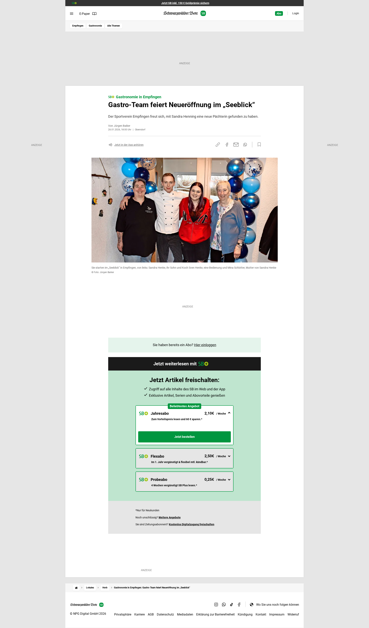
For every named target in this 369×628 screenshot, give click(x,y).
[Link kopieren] (218, 144)
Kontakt (261, 614)
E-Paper (84, 14)
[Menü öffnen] (71, 13)
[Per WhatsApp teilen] (245, 144)
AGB (151, 614)
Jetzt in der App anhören (129, 144)
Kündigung (245, 614)
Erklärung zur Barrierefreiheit (215, 614)
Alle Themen (113, 25)
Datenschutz (165, 614)
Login (295, 13)
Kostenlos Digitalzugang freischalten (191, 524)
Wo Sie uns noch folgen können (277, 604)
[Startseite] (76, 588)
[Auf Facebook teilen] (227, 144)
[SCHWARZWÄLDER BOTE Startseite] (184, 13)
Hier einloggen (205, 345)
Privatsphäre (122, 614)
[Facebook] (239, 604)
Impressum (276, 614)
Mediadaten (185, 614)
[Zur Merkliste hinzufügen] (258, 144)
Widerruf (293, 614)
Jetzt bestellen (184, 437)
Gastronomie (95, 25)
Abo (279, 13)
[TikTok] (232, 604)
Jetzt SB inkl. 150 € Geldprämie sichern (185, 3)
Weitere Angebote (170, 517)
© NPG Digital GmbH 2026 (88, 614)
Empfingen (77, 25)
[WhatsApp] (224, 604)
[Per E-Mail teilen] (236, 144)
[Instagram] (216, 604)
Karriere (139, 614)
